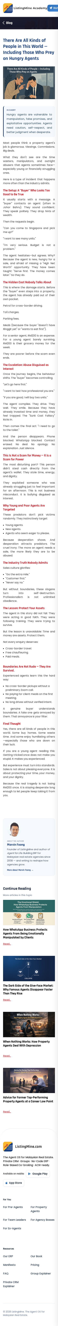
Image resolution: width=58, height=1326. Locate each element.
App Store (15, 1183)
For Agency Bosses (42, 1220)
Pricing (35, 1265)
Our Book (36, 1256)
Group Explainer (41, 1273)
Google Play (40, 1174)
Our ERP (8, 1256)
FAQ (5, 1273)
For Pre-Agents (13, 1207)
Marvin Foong (16, 845)
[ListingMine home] (25, 8)
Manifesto (9, 1265)
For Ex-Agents (12, 1228)
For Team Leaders (14, 1220)
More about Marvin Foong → (20, 870)
